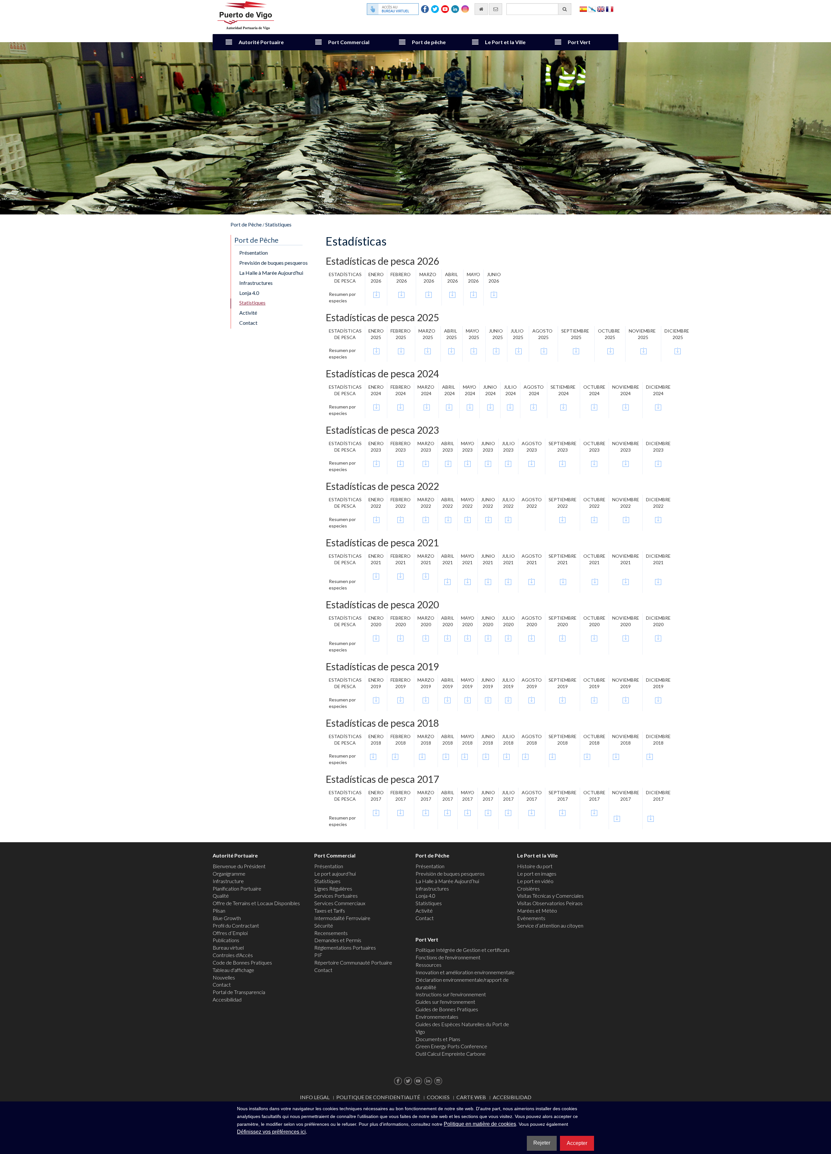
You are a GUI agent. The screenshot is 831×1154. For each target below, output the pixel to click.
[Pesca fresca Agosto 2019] (531, 699)
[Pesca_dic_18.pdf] (649, 755)
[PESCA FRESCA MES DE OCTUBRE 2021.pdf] (595, 581)
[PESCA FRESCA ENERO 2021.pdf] (376, 576)
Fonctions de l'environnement (448, 957)
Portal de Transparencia (239, 992)
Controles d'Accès (233, 955)
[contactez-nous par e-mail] (495, 9)
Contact (248, 323)
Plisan (219, 910)
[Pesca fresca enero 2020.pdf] (376, 638)
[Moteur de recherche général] (564, 9)
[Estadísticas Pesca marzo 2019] (425, 699)
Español (583, 9)
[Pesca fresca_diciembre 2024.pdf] (658, 406)
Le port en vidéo (535, 881)
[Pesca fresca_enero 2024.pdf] (376, 406)
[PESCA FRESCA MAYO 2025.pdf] (474, 350)
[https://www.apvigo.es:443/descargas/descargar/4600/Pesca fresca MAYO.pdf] (465, 755)
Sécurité (323, 925)
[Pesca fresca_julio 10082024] (510, 406)
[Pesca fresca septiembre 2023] (562, 462)
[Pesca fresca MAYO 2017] (467, 813)
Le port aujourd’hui (335, 873)
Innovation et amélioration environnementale (465, 972)
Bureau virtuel (228, 947)
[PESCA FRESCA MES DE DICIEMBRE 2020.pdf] (658, 638)
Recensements (331, 933)
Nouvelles (224, 977)
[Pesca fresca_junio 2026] (494, 294)
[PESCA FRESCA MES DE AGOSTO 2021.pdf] (531, 581)
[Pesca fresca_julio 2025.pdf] (518, 350)
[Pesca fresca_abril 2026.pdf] (452, 294)
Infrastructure (228, 881)
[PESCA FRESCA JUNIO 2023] (488, 462)
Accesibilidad (227, 999)
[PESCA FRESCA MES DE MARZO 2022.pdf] (425, 519)
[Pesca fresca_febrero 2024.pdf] (400, 406)
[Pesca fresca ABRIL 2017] (447, 813)
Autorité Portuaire (261, 42)
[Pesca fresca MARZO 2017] (425, 813)
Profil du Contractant (236, 925)
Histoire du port (534, 866)
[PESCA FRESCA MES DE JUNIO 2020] (488, 638)
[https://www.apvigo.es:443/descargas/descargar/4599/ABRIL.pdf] (446, 755)
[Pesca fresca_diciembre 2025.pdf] (677, 350)
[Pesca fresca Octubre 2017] (594, 813)
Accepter (577, 1143)
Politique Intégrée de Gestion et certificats (463, 950)
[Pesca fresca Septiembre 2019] (562, 699)
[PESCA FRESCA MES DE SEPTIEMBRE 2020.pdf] (563, 638)
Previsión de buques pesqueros (273, 263)
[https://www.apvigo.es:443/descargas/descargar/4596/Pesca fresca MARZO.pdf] (422, 755)
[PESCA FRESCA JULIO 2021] (508, 581)
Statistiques (278, 224)
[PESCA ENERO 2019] (376, 699)
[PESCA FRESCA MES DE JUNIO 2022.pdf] (488, 519)
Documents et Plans (438, 1039)
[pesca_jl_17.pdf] (508, 813)
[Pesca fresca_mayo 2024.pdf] (470, 406)
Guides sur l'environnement (445, 1002)
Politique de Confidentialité (378, 1097)
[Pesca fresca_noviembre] (625, 406)
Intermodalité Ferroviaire (342, 918)
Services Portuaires (336, 896)
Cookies (438, 1097)
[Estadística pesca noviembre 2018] (616, 755)
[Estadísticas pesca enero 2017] (376, 813)
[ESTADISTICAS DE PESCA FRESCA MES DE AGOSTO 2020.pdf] (532, 638)
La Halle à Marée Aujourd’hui (271, 273)
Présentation (253, 252)
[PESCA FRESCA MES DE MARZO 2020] (425, 638)
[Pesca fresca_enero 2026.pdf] (376, 294)
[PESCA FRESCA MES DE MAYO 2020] (467, 638)
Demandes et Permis (337, 940)
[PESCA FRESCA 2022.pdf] (376, 519)
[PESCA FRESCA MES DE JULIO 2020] (508, 638)
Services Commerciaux (339, 903)
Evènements (531, 918)
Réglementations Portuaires (345, 947)
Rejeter (541, 1143)
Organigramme (229, 873)
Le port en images (536, 873)
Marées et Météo (537, 910)
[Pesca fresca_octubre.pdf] (594, 406)
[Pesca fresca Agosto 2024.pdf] (533, 406)
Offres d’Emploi (230, 933)
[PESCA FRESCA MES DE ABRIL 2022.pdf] (448, 519)
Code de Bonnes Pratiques (242, 962)
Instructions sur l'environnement (451, 994)
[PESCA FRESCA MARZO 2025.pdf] (427, 350)
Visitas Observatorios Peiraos (550, 903)
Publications (226, 940)
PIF (318, 955)
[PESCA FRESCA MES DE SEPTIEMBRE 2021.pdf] (563, 581)
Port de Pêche (246, 224)
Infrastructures (256, 283)
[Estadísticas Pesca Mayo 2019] (467, 699)
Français (610, 9)
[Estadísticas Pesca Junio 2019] (488, 699)
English (601, 9)
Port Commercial (348, 42)
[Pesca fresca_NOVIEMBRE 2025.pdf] (643, 350)
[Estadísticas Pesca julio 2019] (508, 699)
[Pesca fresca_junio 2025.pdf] (496, 350)
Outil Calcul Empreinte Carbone (451, 1054)
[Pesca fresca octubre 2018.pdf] (587, 755)
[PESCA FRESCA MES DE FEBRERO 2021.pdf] (401, 576)
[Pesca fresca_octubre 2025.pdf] (610, 350)
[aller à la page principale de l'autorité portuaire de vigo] (245, 15)
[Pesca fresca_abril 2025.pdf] (451, 350)
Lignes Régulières (333, 888)
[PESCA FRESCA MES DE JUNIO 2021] (488, 581)
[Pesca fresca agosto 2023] (531, 462)
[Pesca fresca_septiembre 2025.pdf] (576, 350)
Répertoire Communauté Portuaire (353, 962)
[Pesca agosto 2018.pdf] (532, 813)
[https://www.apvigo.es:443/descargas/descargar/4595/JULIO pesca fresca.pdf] (506, 755)
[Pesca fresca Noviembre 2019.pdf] (625, 699)
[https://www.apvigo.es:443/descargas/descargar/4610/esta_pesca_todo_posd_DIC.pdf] (650, 817)
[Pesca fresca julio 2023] (508, 462)
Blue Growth (227, 918)
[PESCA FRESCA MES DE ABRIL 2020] (447, 638)
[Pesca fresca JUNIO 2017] (488, 813)
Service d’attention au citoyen (550, 925)
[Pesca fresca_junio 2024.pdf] (490, 406)
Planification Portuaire (237, 888)
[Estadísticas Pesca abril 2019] (447, 699)
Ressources (428, 965)
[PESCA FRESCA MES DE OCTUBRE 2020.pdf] (594, 638)
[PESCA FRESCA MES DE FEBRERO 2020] (401, 638)
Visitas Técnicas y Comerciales (550, 896)
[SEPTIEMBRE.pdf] (552, 755)
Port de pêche (429, 42)
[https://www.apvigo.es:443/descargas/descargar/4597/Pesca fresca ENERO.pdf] (373, 755)
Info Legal (314, 1097)
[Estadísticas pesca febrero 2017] (401, 813)
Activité (248, 313)
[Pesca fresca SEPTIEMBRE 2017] (563, 813)
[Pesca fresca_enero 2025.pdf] (376, 350)
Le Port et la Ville (505, 42)
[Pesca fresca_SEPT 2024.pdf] (563, 406)
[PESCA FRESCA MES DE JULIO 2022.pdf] (508, 519)
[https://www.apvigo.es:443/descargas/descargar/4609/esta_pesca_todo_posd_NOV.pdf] (617, 817)
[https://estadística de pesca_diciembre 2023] (658, 462)
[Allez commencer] (481, 9)
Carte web (471, 1097)
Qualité (221, 896)
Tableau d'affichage (233, 970)
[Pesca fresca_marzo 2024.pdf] (426, 406)
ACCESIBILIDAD (512, 1097)
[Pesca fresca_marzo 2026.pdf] (428, 294)
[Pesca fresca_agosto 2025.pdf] (544, 350)
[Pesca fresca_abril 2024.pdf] (449, 406)
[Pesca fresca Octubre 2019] (594, 699)
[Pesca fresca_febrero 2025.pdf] (401, 350)
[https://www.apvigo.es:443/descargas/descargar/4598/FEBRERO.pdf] (395, 755)
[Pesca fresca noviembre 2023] (625, 462)
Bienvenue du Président (239, 866)
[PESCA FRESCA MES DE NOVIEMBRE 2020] (625, 638)
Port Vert (579, 42)
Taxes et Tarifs (329, 910)
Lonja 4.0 (249, 293)
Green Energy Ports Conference (451, 1046)
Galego (592, 9)
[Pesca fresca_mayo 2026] (473, 294)
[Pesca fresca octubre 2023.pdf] (594, 462)
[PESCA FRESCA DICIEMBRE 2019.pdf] (658, 699)
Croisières (528, 888)
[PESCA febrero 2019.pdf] (400, 699)
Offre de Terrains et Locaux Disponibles (256, 903)
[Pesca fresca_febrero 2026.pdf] (401, 294)
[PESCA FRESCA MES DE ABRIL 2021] (447, 581)
